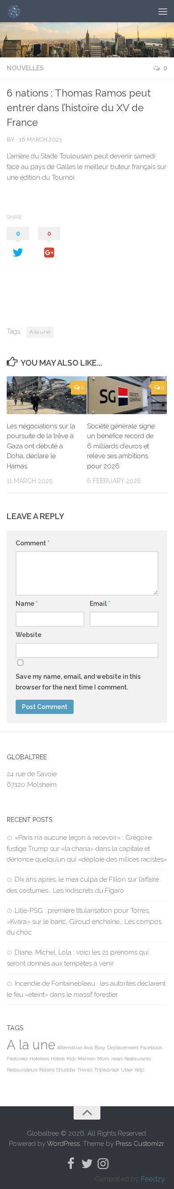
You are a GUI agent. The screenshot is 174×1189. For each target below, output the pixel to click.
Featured (17, 1058)
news (117, 1058)
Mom (103, 1058)
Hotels (58, 1058)
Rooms (46, 1069)
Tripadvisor (106, 1069)
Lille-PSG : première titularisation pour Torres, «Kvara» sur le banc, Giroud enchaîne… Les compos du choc (84, 921)
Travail (84, 1069)
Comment (33, 543)
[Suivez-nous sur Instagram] (103, 1163)
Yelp (139, 1069)
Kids (71, 1058)
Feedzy (153, 1179)
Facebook (151, 1047)
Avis (88, 1047)
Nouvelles (25, 68)
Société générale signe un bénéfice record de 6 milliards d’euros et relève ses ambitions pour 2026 (121, 446)
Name (27, 603)
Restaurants (137, 1058)
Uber (127, 1069)
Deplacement (122, 1047)
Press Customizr (140, 1144)
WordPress (63, 1144)
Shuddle (65, 1069)
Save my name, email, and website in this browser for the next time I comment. (78, 682)
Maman (86, 1058)
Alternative (69, 1047)
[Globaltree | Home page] (16, 11)
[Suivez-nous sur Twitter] (87, 1163)
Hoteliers (39, 1058)
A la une (39, 332)
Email (100, 603)
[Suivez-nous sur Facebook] (71, 1163)
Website (28, 634)
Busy (100, 1047)
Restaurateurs (22, 1069)
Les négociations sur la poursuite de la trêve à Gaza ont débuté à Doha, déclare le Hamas (41, 446)
